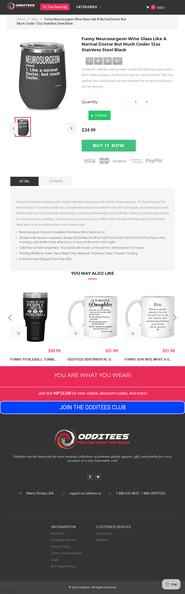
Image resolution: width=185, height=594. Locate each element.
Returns (102, 540)
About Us (57, 533)
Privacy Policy (60, 546)
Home (21, 19)
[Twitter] (98, 477)
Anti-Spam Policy (63, 566)
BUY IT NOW (109, 145)
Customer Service (63, 540)
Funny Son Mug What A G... (148, 359)
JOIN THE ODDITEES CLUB (93, 407)
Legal (55, 559)
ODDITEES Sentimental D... (90, 359)
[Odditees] (21, 6)
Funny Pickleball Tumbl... (34, 359)
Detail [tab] (24, 181)
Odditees (84, 587)
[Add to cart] (75, 333)
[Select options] (18, 333)
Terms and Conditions (66, 553)
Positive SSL (9, 592)
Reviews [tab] (56, 181)
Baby (35, 19)
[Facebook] (90, 477)
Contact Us (104, 533)
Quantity (90, 102)
